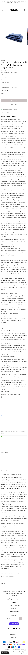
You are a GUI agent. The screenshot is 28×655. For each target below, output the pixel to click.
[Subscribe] (20, 618)
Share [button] (3, 583)
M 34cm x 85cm (15, 87)
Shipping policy (15, 651)
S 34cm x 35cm (6, 88)
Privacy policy (23, 649)
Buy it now (14, 104)
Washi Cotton (5, 82)
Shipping (7, 72)
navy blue (4, 77)
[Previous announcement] (2, 1)
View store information (8, 112)
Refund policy (17, 649)
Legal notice (21, 651)
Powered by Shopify (10, 649)
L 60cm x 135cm (6, 90)
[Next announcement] (25, 1)
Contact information (10, 653)
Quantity (2, 93)
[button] (2, 9)
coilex (6, 649)
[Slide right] (16, 57)
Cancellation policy (18, 653)
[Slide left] (11, 57)
